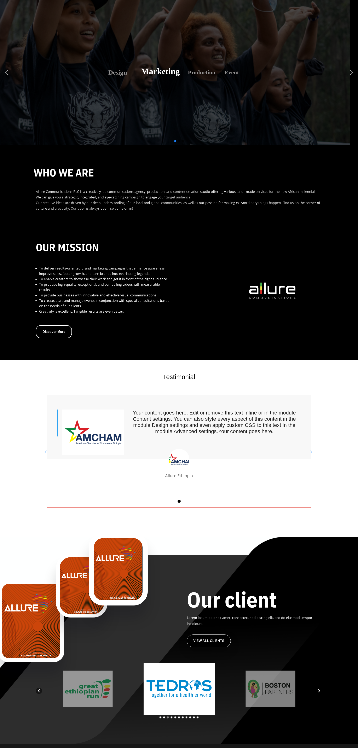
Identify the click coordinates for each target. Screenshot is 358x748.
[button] (6, 72)
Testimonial (179, 377)
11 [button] (197, 717)
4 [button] (171, 717)
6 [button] (179, 717)
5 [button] (175, 717)
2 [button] (164, 717)
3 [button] (168, 717)
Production (204, 71)
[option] (87, 689)
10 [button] (194, 717)
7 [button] (182, 717)
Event (245, 72)
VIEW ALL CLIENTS (208, 641)
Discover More (53, 332)
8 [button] (186, 717)
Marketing (162, 72)
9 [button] (190, 717)
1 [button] (160, 717)
